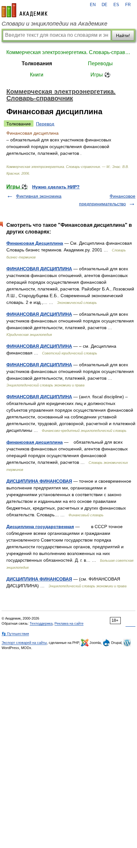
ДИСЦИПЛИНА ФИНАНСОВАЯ (39, 481)
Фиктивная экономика (38, 196)
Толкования (37, 63)
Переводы (100, 63)
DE (104, 5)
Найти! (123, 35)
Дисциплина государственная (40, 526)
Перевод (45, 123)
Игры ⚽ (100, 74)
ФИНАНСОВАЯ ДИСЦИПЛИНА (39, 268)
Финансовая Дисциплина (34, 243)
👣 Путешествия (15, 634)
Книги (36, 74)
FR (128, 5)
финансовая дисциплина (34, 442)
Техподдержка (41, 623)
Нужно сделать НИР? (56, 186)
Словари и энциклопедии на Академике (54, 23)
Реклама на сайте (68, 623)
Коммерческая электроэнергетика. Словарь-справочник (68, 52)
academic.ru (24, 10)
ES (116, 5)
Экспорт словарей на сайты (24, 643)
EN (93, 5)
